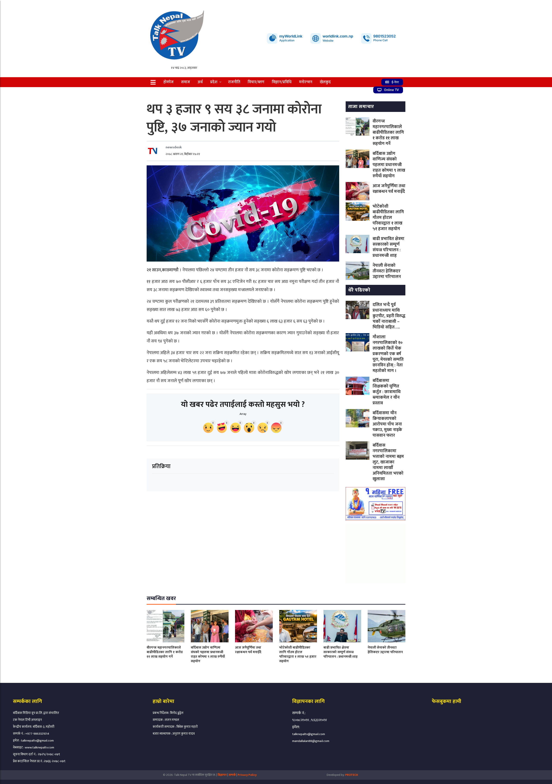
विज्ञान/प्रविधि (282, 82)
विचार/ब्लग (256, 82)
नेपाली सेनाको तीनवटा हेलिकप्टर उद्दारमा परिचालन (387, 271)
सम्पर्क (232, 774)
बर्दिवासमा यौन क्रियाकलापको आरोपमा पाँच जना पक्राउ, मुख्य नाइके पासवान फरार (387, 424)
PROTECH (351, 774)
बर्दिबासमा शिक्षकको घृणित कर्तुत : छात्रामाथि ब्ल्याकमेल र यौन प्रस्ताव (387, 392)
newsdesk (174, 147)
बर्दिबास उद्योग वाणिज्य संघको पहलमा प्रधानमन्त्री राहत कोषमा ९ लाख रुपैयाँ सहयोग (389, 165)
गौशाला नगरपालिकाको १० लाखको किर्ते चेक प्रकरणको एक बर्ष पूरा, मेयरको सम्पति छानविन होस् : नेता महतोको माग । (388, 353)
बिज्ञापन (222, 774)
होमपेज (168, 82)
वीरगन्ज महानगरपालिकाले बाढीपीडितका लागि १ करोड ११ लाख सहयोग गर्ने (388, 132)
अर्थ (200, 82)
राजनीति (234, 82)
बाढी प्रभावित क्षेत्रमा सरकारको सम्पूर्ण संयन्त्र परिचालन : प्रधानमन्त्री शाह (388, 247)
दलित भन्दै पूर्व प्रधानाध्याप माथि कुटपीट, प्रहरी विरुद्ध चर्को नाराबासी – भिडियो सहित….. (389, 316)
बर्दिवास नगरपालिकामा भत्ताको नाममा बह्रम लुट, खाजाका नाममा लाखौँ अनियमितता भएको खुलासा (388, 462)
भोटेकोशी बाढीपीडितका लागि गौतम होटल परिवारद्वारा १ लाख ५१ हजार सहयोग (388, 217)
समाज (185, 82)
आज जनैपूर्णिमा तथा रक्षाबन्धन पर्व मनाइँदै (389, 188)
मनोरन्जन (305, 82)
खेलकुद (325, 82)
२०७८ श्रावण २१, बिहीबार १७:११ (183, 154)
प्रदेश (213, 82)
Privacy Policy (247, 774)
